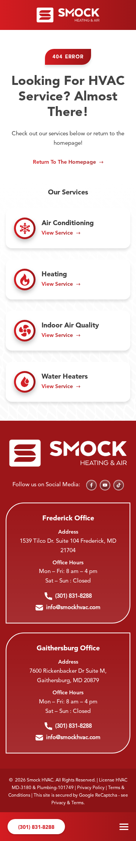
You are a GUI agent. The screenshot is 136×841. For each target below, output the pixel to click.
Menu (123, 826)
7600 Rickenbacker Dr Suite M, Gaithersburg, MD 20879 (68, 676)
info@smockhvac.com (73, 608)
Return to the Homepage (64, 162)
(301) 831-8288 (36, 827)
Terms (77, 803)
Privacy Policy (91, 788)
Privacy (58, 803)
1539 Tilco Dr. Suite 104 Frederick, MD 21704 (68, 546)
